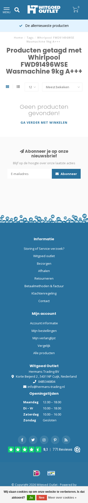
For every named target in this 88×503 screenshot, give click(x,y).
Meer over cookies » (62, 497)
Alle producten (44, 353)
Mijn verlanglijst (44, 338)
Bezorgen (44, 263)
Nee (41, 497)
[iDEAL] (37, 473)
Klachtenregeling (44, 293)
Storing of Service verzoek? (44, 248)
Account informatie (44, 323)
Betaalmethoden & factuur (44, 286)
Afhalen (44, 271)
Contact (44, 301)
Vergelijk (44, 345)
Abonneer (68, 174)
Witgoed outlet (44, 256)
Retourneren (44, 278)
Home (18, 37)
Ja (31, 497)
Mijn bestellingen (44, 330)
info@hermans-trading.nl (46, 386)
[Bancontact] (51, 473)
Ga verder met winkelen (44, 122)
